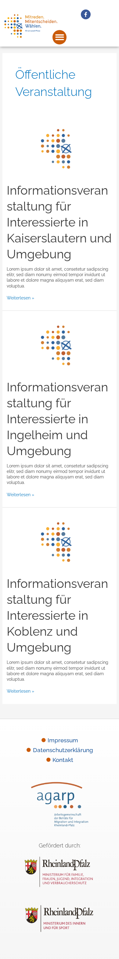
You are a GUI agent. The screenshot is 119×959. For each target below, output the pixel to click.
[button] (59, 37)
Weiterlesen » (20, 297)
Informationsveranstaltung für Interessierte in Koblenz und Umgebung (57, 615)
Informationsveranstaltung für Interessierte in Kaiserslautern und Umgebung (59, 222)
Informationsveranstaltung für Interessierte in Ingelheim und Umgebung (57, 419)
